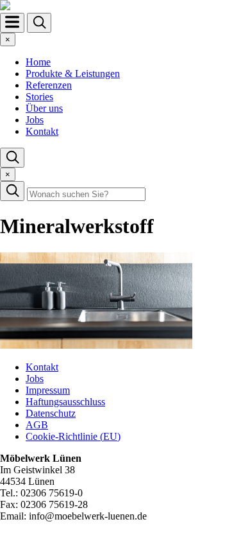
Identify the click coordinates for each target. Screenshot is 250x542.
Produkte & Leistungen (73, 73)
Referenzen (49, 85)
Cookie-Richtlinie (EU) (73, 436)
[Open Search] (39, 23)
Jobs (35, 119)
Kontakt (42, 131)
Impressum (48, 390)
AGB (37, 424)
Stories (39, 96)
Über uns (44, 108)
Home (38, 62)
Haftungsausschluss (65, 401)
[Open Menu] (12, 23)
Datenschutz (51, 413)
